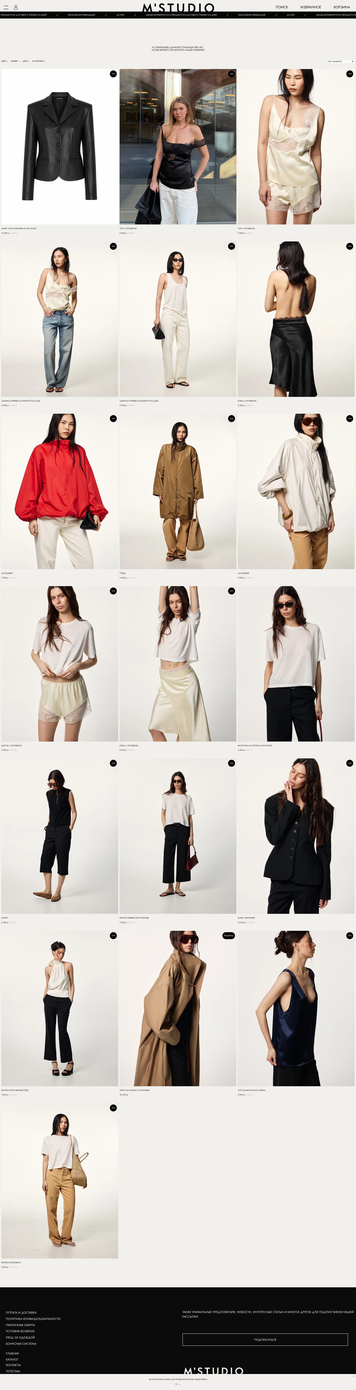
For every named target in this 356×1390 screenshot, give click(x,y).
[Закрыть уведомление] (354, 1376)
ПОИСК (282, 7)
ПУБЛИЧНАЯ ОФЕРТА (20, 1325)
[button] (265, 1340)
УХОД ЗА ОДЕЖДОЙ (20, 1337)
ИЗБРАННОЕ (311, 7)
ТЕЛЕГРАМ (13, 1371)
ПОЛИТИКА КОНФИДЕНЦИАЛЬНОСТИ (33, 1319)
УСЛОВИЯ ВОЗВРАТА (20, 1331)
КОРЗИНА (342, 7)
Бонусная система (21, 1344)
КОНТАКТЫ (13, 1365)
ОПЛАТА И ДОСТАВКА (21, 1312)
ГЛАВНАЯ (12, 1353)
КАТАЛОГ (12, 1359)
